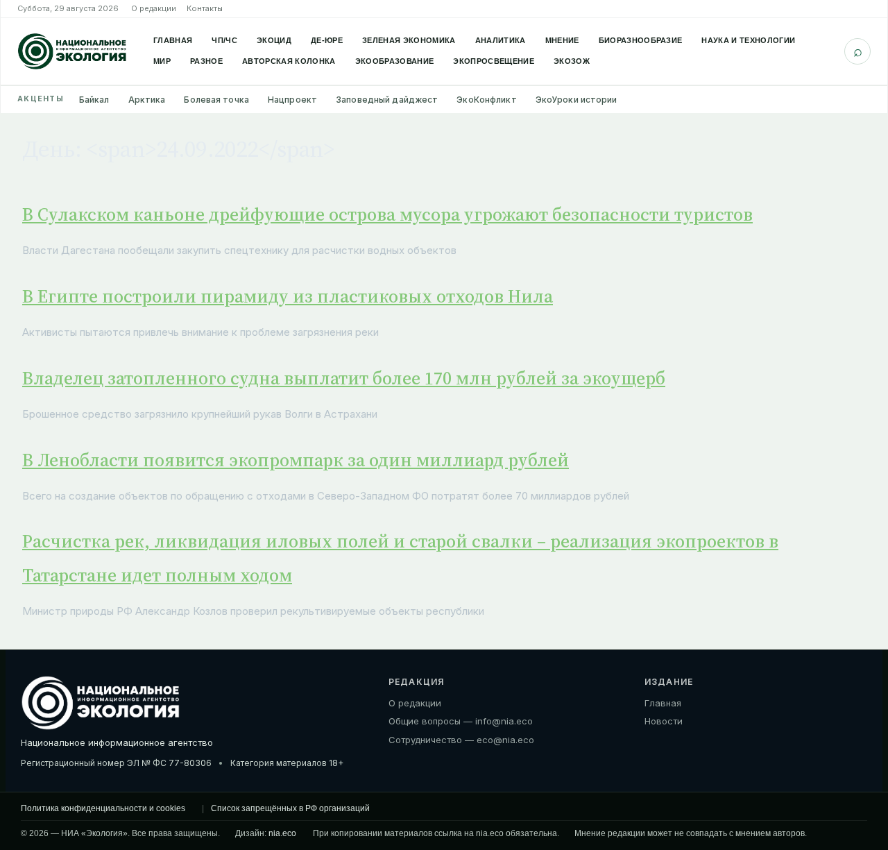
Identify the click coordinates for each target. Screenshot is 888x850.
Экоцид (274, 40)
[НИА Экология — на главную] (72, 51)
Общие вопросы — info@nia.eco (460, 720)
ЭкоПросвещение (493, 61)
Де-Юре (327, 40)
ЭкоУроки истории (576, 99)
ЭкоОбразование (394, 61)
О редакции (153, 8)
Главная (172, 40)
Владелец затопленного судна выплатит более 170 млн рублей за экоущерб (343, 378)
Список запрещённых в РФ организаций (290, 808)
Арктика (147, 99)
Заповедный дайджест (387, 99)
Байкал (94, 99)
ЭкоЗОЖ (572, 61)
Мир (162, 61)
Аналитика (500, 40)
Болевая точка (216, 99)
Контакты (205, 8)
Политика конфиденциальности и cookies (103, 808)
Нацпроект (292, 99)
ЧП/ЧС (224, 40)
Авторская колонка (289, 61)
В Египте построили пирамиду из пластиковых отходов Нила (287, 296)
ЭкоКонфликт (486, 99)
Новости (663, 720)
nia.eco (282, 833)
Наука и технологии (748, 40)
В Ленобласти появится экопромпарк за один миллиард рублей (295, 460)
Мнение (562, 40)
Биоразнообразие (641, 40)
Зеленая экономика (409, 40)
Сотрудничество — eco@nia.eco (461, 739)
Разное (206, 61)
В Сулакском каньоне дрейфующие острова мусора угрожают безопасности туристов (387, 214)
